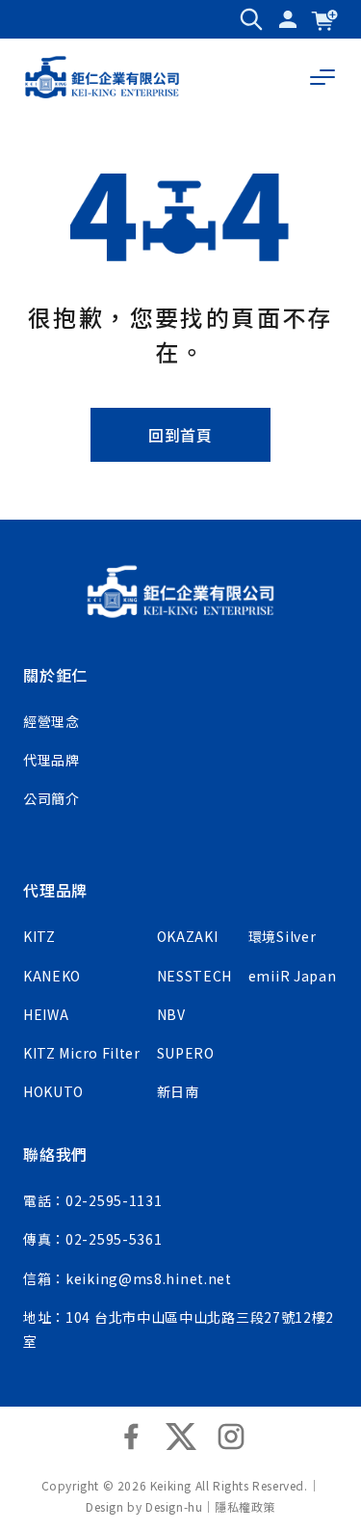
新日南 (178, 1091)
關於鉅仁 (55, 674)
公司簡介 (51, 798)
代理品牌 (51, 759)
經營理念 (51, 721)
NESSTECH (195, 975)
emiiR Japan (292, 975)
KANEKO (52, 975)
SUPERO (186, 1052)
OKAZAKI (188, 936)
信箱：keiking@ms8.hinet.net (127, 1278)
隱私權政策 (245, 1506)
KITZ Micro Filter (82, 1052)
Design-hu (173, 1506)
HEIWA (46, 1014)
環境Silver (282, 936)
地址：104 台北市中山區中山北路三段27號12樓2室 (178, 1329)
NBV (171, 1014)
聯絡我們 (55, 1154)
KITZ (39, 936)
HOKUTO (53, 1091)
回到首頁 (180, 434)
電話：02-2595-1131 (93, 1200)
